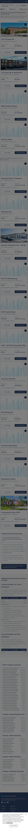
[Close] (25, 814)
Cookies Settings (13, 825)
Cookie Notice (9, 823)
